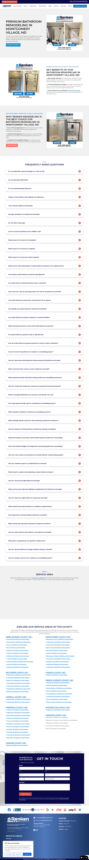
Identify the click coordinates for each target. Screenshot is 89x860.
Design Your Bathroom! (10, 1)
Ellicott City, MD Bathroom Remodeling (18, 680)
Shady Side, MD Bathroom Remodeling (18, 639)
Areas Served (17, 6)
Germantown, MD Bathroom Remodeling (58, 658)
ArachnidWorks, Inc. (61, 859)
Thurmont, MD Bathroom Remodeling (18, 721)
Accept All (27, 854)
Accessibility (46, 859)
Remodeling (42, 6)
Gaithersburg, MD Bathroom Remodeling (58, 667)
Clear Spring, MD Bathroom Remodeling (18, 735)
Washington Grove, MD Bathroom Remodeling (60, 639)
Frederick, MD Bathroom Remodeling (18, 710)
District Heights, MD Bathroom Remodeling (59, 702)
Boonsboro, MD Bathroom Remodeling (18, 737)
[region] (18, 849)
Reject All (18, 854)
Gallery (50, 6)
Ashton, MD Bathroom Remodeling (57, 653)
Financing (63, 6)
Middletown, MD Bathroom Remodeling (18, 723)
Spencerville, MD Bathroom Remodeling (58, 645)
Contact (70, 6)
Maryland (8, 838)
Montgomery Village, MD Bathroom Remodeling (60, 656)
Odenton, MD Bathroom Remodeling (17, 653)
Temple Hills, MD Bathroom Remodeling (58, 696)
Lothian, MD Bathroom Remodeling (17, 658)
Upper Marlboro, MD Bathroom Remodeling (59, 688)
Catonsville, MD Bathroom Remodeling (18, 686)
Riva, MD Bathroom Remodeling (16, 647)
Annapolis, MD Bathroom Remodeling (18, 667)
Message (22, 782)
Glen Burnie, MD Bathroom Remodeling (18, 677)
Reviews (56, 6)
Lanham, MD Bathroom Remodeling (57, 685)
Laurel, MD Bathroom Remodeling (16, 664)
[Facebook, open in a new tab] (34, 830)
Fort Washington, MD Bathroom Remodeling (59, 693)
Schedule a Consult (80, 6)
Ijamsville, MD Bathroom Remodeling (17, 729)
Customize (9, 854)
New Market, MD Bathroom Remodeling (18, 715)
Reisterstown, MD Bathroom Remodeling (19, 675)
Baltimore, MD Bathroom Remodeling (18, 691)
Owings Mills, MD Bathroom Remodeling (18, 683)
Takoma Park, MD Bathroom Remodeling (58, 642)
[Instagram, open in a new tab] (37, 830)
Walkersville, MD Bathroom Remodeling (18, 712)
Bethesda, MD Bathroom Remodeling (57, 664)
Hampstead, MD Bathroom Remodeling (18, 702)
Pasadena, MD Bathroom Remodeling (18, 650)
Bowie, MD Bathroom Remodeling (56, 691)
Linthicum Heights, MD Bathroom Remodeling (20, 661)
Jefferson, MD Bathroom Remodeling (18, 718)
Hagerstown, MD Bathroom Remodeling (58, 710)
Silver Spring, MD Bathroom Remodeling (58, 647)
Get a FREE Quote (11, 145)
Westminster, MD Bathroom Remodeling (18, 699)
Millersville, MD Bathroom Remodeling (18, 656)
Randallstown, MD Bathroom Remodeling (19, 689)
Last (46, 771)
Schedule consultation (13, 44)
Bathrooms (33, 6)
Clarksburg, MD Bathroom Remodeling (58, 661)
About (25, 6)
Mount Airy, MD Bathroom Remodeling (18, 726)
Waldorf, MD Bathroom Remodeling (57, 675)
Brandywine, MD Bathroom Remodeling (58, 682)
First (20, 771)
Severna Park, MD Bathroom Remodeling (19, 642)
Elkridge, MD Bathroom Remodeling (17, 745)
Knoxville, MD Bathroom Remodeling (17, 732)
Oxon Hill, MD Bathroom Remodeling (57, 699)
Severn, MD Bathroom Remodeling (17, 645)
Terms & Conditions (63, 798)
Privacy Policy (22, 799)
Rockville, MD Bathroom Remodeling (57, 650)
